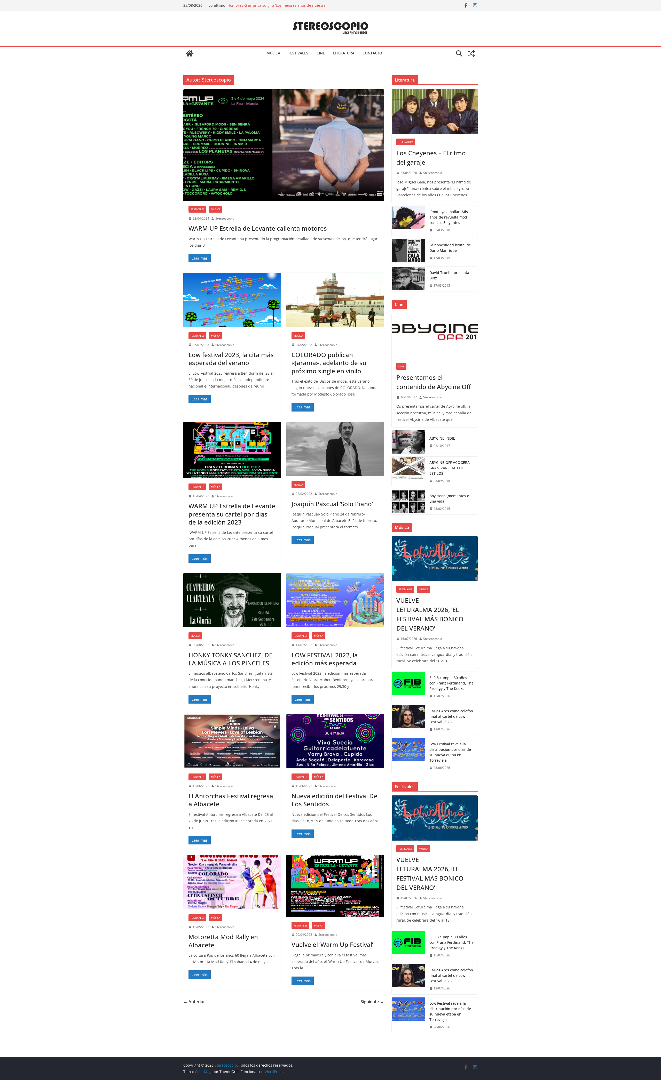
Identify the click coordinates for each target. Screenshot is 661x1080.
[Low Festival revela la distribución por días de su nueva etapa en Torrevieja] (408, 756)
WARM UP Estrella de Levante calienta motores (257, 228)
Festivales (197, 209)
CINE (321, 53)
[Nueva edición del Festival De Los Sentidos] (335, 741)
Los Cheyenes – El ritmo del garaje (431, 157)
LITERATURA (343, 53)
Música (215, 209)
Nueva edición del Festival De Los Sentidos (334, 800)
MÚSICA (273, 53)
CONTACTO (372, 53)
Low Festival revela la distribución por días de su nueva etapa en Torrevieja (450, 752)
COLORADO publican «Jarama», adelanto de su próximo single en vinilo (329, 362)
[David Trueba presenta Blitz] (408, 279)
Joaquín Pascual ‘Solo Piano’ (332, 503)
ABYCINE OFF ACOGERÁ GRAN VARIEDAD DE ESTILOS (449, 468)
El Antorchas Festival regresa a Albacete (230, 800)
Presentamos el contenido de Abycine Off (433, 382)
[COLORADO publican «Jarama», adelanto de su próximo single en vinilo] (335, 300)
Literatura (405, 142)
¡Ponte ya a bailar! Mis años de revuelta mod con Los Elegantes (448, 217)
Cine (401, 366)
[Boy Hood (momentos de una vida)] (408, 502)
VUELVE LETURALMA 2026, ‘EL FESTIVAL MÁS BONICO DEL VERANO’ (429, 614)
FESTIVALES (298, 53)
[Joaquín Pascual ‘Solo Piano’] (335, 449)
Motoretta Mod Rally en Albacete (223, 940)
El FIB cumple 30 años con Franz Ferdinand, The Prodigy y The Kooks (451, 683)
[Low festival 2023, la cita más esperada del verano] (232, 300)
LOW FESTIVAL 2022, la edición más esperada (325, 659)
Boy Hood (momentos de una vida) (450, 498)
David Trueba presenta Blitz (449, 275)
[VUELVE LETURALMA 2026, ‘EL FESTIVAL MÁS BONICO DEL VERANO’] (435, 558)
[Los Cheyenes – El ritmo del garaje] (435, 111)
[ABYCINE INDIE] (408, 442)
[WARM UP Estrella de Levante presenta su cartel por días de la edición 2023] (232, 450)
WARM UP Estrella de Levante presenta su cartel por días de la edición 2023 (231, 514)
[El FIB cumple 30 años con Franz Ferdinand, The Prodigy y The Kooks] (408, 687)
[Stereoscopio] (189, 53)
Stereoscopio (224, 218)
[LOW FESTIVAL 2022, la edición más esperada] (335, 600)
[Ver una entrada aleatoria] (471, 53)
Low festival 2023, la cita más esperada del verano (231, 358)
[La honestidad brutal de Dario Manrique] (408, 251)
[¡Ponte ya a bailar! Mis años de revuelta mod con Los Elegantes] (408, 221)
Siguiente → (372, 1001)
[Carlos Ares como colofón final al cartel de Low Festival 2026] (408, 720)
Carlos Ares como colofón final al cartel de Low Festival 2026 (451, 716)
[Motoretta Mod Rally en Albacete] (232, 882)
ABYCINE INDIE (442, 438)
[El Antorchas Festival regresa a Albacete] (232, 741)
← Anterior (194, 1001)
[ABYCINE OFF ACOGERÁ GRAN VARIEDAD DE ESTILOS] (408, 472)
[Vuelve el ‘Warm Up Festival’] (335, 886)
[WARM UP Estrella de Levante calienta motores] (283, 145)
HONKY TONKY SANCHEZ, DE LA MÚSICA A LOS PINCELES (230, 659)
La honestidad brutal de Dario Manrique (450, 248)
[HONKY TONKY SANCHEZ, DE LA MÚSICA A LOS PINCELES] (232, 600)
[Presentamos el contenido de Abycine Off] (435, 335)
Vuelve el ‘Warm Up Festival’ (332, 944)
